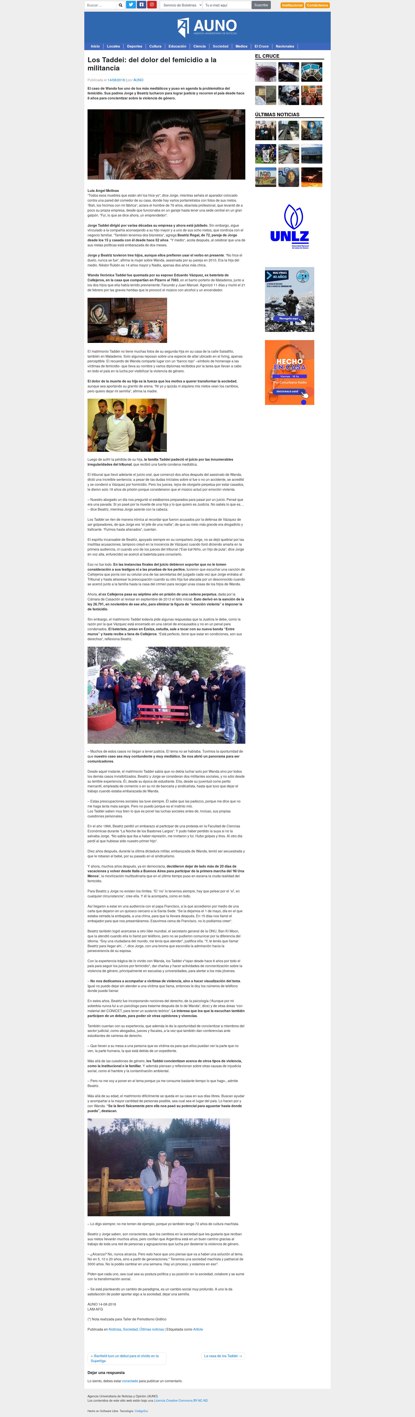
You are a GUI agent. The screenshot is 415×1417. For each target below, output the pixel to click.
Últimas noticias (151, 1329)
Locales (113, 46)
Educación (177, 46)
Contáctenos (317, 5)
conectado (130, 1380)
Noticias (115, 1329)
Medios (241, 46)
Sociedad (220, 46)
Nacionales (285, 46)
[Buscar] (120, 5)
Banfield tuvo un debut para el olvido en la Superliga (125, 1358)
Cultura (155, 46)
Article (198, 1329)
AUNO (138, 79)
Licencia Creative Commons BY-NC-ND (181, 1400)
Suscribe (261, 4)
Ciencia (199, 46)
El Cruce (262, 46)
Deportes (134, 46)
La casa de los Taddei (221, 1355)
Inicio (95, 46)
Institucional (292, 5)
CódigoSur (141, 1411)
